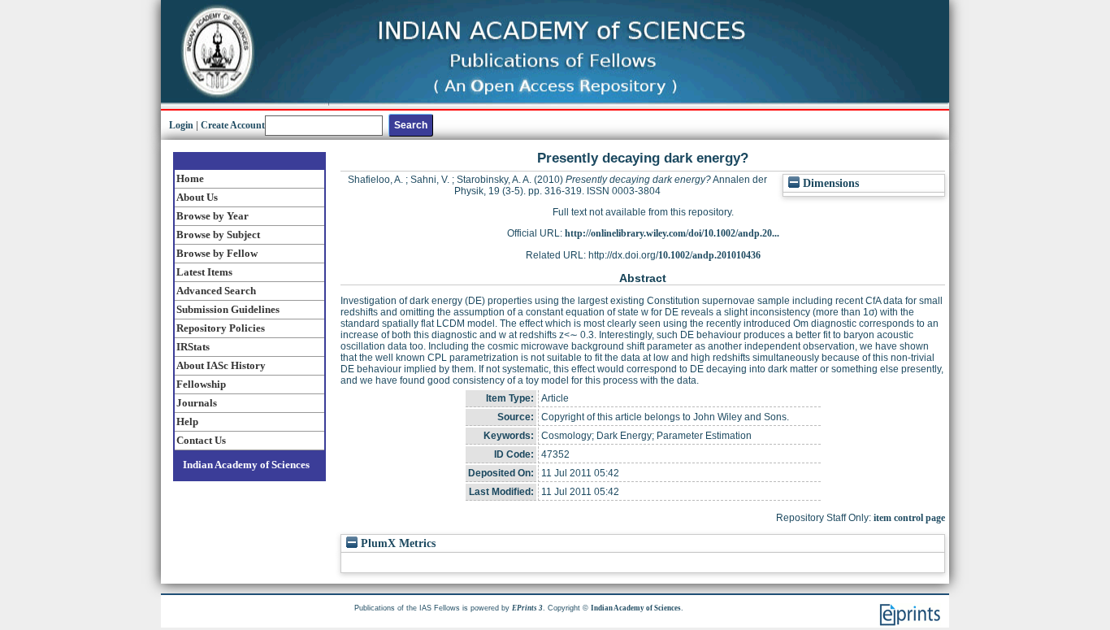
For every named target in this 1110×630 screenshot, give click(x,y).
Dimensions (829, 183)
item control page (909, 518)
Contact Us (201, 440)
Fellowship (201, 384)
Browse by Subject (218, 234)
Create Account (233, 125)
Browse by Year (212, 216)
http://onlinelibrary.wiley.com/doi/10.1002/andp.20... (672, 233)
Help (187, 421)
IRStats (193, 347)
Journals (196, 403)
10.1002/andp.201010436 (709, 255)
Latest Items (204, 272)
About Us (197, 197)
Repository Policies (220, 328)
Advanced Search (216, 291)
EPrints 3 (527, 608)
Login (181, 125)
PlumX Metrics (397, 543)
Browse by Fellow (217, 253)
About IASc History (221, 365)
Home (190, 178)
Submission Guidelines (228, 309)
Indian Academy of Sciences (246, 464)
